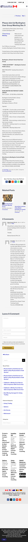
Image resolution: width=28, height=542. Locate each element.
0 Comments (5, 209)
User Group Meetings (6, 171)
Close (4, 539)
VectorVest (6, 169)
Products (5, 433)
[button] (3, 203)
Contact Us (4, 438)
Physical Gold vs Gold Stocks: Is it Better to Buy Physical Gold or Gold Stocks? (14, 370)
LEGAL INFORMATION (7, 493)
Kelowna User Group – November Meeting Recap (7, 205)
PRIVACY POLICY (17, 493)
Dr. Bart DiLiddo (4, 445)
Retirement (7, 413)
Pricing (4, 435)
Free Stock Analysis (5, 452)
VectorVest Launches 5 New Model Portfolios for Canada (20, 208)
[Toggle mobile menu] (27, 6)
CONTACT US (16, 495)
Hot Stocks (7, 410)
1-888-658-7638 (11, 2)
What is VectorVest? (5, 441)
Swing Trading (8, 403)
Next (23, 16)
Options (6, 406)
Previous (18, 16)
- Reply (12, 223)
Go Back (6, 354)
